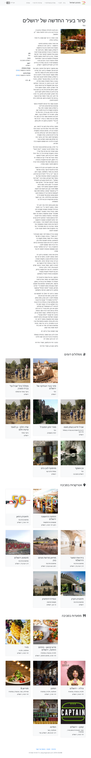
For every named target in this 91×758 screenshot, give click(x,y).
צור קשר (38, 749)
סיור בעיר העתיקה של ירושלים (46, 387)
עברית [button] (12, 3)
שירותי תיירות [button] (38, 3)
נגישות (43, 749)
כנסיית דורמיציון (49, 599)
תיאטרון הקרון (77, 599)
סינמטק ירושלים (21, 557)
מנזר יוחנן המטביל (48, 427)
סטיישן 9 (25, 688)
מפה (18, 70)
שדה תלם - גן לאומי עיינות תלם (20, 428)
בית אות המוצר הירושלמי (77, 559)
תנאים (48, 749)
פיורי (26, 647)
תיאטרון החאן (22, 516)
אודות (28, 3)
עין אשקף (79, 468)
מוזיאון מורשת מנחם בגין (47, 559)
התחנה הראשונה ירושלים (48, 517)
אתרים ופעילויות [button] (50, 3)
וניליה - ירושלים (77, 688)
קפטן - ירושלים (77, 727)
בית (64, 3)
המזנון (53, 688)
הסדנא (53, 727)
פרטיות (53, 749)
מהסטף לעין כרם (48, 468)
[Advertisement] (45, 12)
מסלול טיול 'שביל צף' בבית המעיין (19, 387)
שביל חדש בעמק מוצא (74, 427)
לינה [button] (60, 3)
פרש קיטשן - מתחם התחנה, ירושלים (47, 648)
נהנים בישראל (75, 3)
